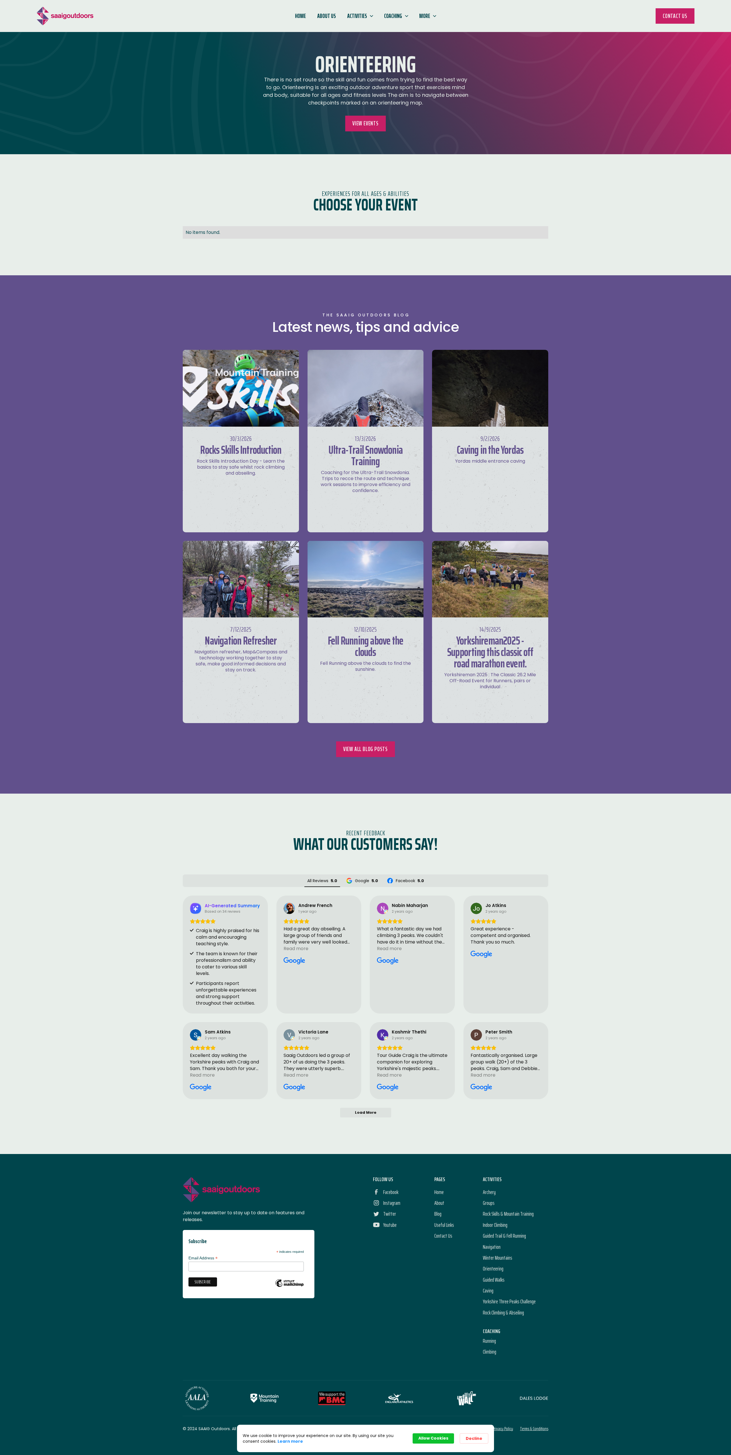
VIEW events (365, 123)
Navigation (492, 1247)
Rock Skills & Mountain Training (508, 1213)
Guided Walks (494, 1279)
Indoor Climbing (495, 1225)
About (439, 1203)
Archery (489, 1192)
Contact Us (675, 16)
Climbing (489, 1351)
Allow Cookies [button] (433, 1438)
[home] (65, 16)
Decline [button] (474, 1438)
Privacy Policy (503, 1428)
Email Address (203, 1258)
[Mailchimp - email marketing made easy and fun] (289, 1287)
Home (300, 16)
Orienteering (493, 1268)
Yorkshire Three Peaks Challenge (509, 1301)
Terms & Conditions (534, 1428)
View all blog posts (365, 749)
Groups (489, 1203)
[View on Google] (289, 908)
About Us (326, 16)
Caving (488, 1290)
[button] (360, 16)
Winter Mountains (497, 1257)
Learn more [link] (290, 1441)
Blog (437, 1213)
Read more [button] (296, 948)
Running (489, 1340)
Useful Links (444, 1225)
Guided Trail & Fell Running (504, 1235)
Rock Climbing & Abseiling (503, 1312)
